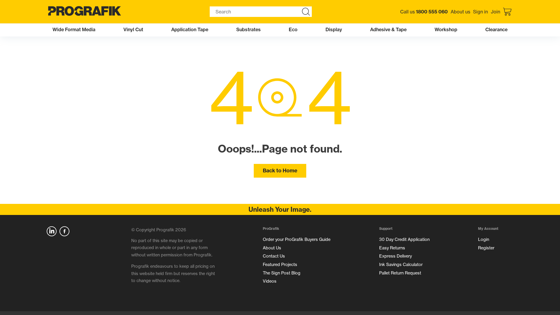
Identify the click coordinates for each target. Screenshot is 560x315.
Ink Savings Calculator (401, 264)
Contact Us (274, 256)
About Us (272, 248)
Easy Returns (392, 248)
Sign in (480, 12)
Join (495, 12)
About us (460, 12)
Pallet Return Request (400, 273)
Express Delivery (395, 256)
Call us (424, 12)
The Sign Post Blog (281, 273)
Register (486, 248)
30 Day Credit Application (404, 239)
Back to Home (280, 170)
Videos (269, 281)
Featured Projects (280, 264)
